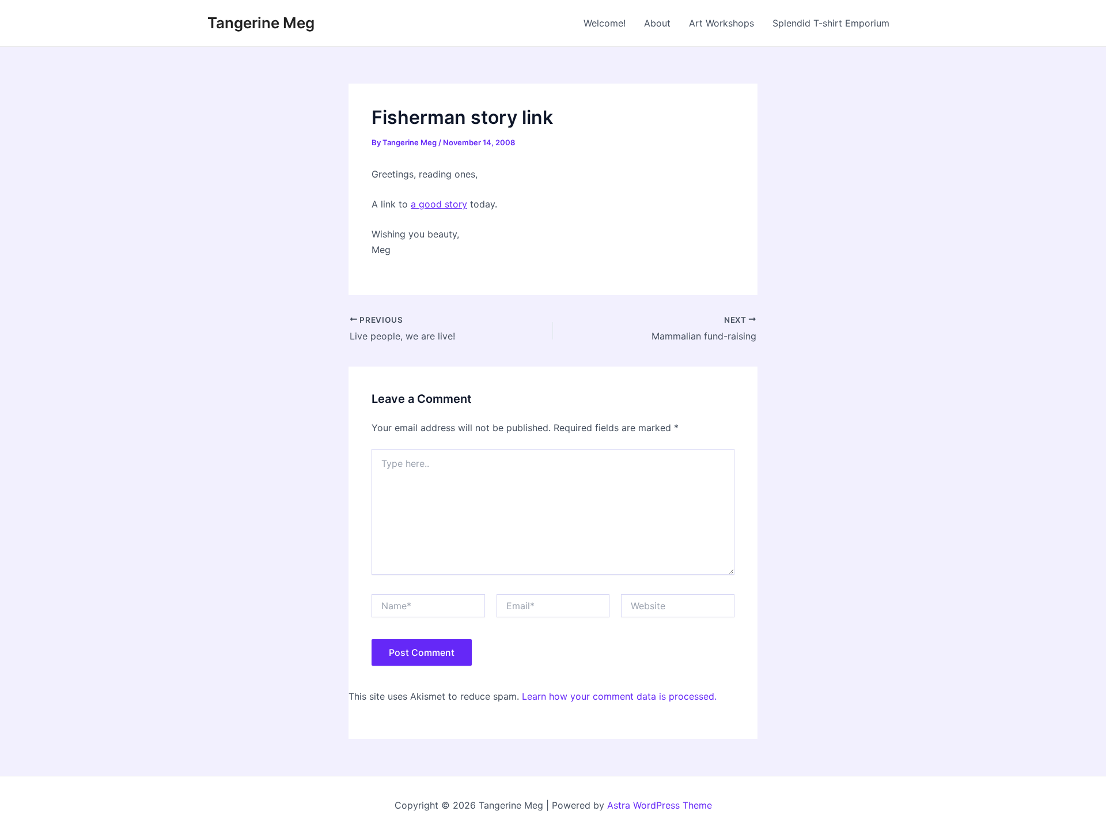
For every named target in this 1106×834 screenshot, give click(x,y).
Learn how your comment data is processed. (619, 696)
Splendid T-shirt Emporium (830, 23)
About (657, 23)
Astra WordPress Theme (659, 805)
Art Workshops (721, 23)
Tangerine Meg (261, 23)
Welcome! (605, 23)
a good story (439, 204)
